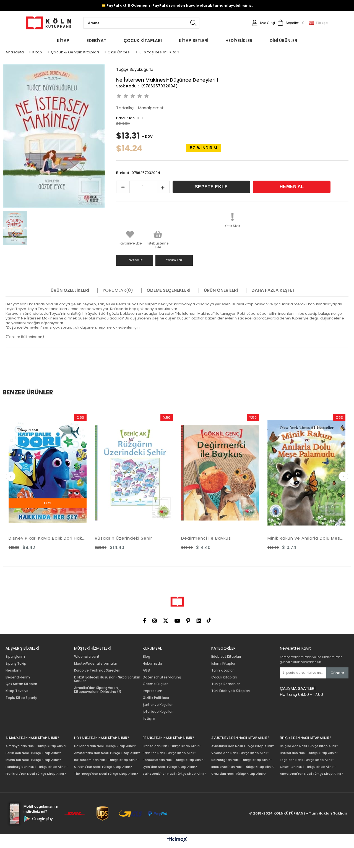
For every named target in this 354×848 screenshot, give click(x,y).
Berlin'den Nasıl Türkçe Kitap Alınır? (33, 753)
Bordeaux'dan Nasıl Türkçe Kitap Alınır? (174, 760)
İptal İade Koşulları (158, 712)
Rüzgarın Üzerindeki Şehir (44, 538)
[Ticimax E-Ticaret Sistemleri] (177, 839)
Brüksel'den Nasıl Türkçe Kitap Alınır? (309, 753)
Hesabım (13, 670)
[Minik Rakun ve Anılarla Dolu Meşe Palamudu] (227, 472)
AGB (146, 670)
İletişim (149, 718)
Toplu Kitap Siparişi (21, 698)
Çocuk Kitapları (224, 677)
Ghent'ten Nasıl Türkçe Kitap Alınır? (307, 767)
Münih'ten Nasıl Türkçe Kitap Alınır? (33, 760)
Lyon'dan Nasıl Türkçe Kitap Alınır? (170, 767)
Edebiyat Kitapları (226, 657)
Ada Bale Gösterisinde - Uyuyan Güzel (314, 538)
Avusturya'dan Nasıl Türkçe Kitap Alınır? (242, 746)
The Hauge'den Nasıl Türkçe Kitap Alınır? (106, 774)
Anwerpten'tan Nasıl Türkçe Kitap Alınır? (311, 774)
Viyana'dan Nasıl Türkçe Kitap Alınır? (240, 753)
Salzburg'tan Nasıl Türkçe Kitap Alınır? (241, 760)
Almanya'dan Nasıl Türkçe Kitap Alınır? (36, 746)
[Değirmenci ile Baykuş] (141, 472)
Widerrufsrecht (87, 657)
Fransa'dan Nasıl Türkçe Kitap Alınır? (172, 746)
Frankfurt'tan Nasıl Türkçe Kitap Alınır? (36, 774)
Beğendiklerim (18, 677)
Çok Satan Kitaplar (21, 684)
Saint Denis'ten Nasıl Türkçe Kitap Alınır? (174, 774)
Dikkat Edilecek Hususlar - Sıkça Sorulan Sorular (107, 679)
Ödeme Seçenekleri (168, 290)
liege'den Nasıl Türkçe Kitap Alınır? (307, 760)
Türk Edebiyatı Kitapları (230, 691)
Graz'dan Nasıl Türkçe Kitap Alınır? (238, 774)
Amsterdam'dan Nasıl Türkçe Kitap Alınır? (107, 753)
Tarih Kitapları (223, 670)
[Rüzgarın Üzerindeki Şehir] (55, 472)
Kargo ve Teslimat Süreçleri (97, 670)
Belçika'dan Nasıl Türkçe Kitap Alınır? (309, 746)
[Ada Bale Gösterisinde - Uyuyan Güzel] (314, 472)
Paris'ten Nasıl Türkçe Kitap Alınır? (169, 753)
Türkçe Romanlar (225, 684)
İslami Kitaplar (223, 663)
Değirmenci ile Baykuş (127, 538)
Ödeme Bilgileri (155, 684)
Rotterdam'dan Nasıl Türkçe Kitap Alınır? (106, 760)
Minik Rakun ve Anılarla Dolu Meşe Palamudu (227, 538)
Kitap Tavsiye (17, 691)
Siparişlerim (15, 657)
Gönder (337, 672)
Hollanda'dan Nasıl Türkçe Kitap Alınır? (105, 746)
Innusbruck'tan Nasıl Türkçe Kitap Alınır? (243, 767)
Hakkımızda (152, 663)
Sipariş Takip (16, 663)
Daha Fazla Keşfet (273, 290)
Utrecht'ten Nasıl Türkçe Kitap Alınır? (103, 767)
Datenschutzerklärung (162, 677)
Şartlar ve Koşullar (158, 705)
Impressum (152, 691)
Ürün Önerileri (221, 290)
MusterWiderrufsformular (95, 663)
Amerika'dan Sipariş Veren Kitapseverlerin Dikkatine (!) (97, 690)
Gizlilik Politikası (156, 698)
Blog (146, 657)
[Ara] (193, 22)
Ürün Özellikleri (70, 290)
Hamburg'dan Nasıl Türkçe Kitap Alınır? (36, 767)
